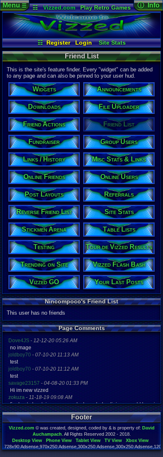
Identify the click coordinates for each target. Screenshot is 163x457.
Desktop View (27, 440)
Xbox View (137, 440)
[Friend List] (81, 36)
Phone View (59, 440)
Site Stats (112, 42)
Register (58, 42)
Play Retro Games (105, 7)
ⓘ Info (149, 5)
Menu (15, 5)
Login (83, 42)
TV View (113, 440)
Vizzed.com (59, 7)
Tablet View (88, 440)
